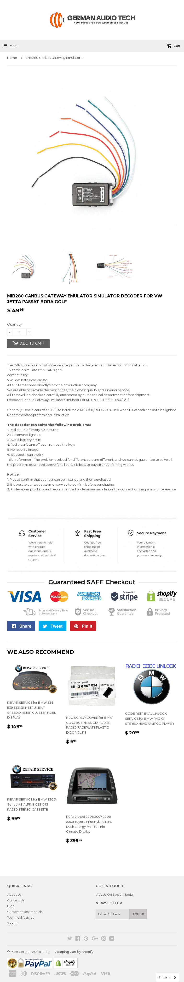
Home (12, 58)
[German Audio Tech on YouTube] (111, 939)
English (164, 977)
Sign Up (138, 914)
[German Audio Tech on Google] (95, 939)
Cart (176, 46)
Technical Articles (20, 917)
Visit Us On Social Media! (114, 894)
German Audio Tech (34, 952)
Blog (11, 906)
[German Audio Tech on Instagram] (103, 939)
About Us (14, 894)
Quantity (14, 324)
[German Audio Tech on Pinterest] (85, 939)
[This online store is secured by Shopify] (65, 967)
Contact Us (15, 900)
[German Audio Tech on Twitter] (69, 939)
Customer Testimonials (24, 912)
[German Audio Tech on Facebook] (77, 939)
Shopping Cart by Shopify (73, 952)
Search (12, 923)
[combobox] (167, 977)
